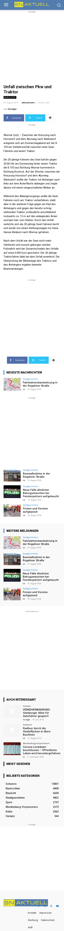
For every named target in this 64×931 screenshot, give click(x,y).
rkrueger (12, 109)
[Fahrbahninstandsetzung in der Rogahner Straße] (12, 384)
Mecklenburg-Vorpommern (36, 743)
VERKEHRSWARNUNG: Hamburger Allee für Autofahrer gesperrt (36, 713)
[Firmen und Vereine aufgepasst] (12, 510)
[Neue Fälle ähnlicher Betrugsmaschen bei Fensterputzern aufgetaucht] (12, 491)
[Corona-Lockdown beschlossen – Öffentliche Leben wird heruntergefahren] (12, 748)
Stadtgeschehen (30, 379)
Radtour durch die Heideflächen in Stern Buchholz (36, 731)
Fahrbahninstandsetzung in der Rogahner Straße (40, 384)
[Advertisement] (32, 46)
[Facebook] (39, 906)
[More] (50, 117)
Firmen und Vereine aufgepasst (35, 510)
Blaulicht (9, 97)
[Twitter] (51, 906)
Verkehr (27, 706)
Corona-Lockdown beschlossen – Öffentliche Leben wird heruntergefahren (41, 750)
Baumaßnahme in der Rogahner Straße (36, 475)
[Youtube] (57, 906)
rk (24, 757)
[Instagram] (45, 906)
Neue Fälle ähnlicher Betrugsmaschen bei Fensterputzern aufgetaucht (41, 493)
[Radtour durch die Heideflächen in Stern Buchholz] (12, 730)
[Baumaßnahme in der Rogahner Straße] (12, 475)
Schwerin (27, 725)
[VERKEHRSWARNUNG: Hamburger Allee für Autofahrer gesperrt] (12, 711)
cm (24, 389)
